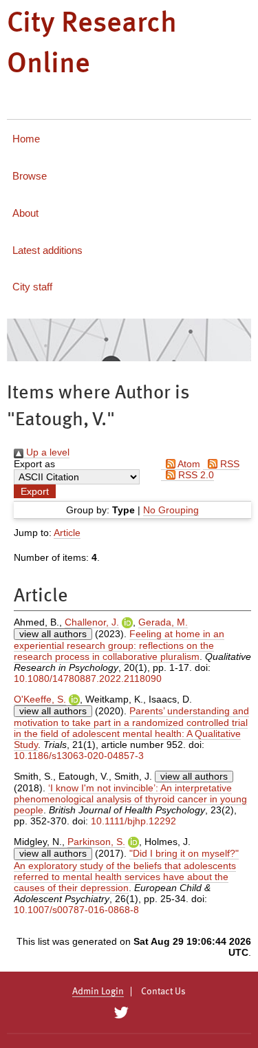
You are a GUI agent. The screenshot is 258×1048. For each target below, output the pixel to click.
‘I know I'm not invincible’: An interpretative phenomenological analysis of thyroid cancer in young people (130, 798)
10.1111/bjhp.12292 (133, 820)
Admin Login (98, 991)
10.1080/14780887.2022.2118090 (88, 678)
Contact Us (163, 991)
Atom (187, 463)
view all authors (53, 633)
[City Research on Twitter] (121, 1013)
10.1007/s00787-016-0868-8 (76, 909)
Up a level (46, 452)
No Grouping (171, 509)
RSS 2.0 (194, 474)
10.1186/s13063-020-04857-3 (79, 755)
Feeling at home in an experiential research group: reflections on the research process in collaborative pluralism (119, 645)
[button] (35, 491)
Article (67, 532)
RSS (228, 463)
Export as (34, 463)
